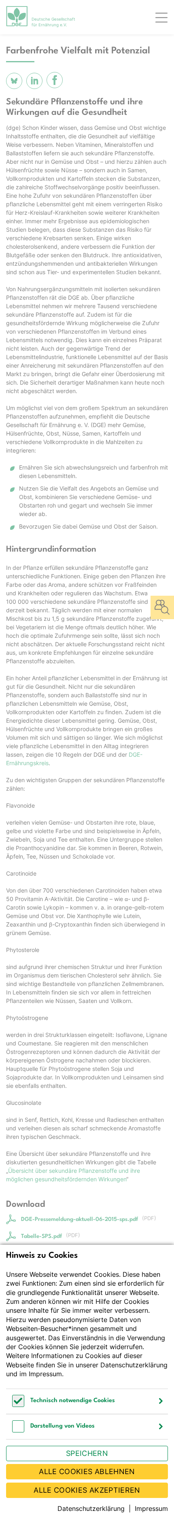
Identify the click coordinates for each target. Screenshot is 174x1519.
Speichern (87, 1453)
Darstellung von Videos (62, 1426)
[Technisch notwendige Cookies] (18, 1404)
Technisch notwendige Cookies (72, 1401)
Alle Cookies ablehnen (87, 1471)
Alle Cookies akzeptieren (87, 1490)
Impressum (45, 1374)
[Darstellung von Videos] (18, 1430)
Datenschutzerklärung (134, 1365)
